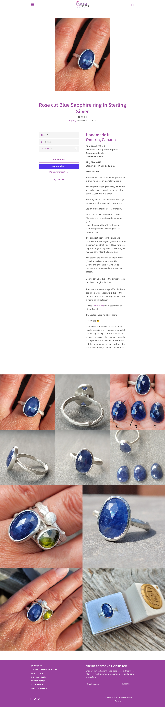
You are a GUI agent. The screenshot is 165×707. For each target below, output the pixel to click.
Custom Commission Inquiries (45, 670)
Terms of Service (39, 688)
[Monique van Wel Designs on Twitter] (35, 699)
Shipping (72, 120)
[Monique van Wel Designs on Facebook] (31, 699)
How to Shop (37, 673)
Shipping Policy (38, 677)
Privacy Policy (38, 681)
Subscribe (126, 684)
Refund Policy (38, 685)
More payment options (58, 172)
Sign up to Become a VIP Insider (106, 666)
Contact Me (98, 305)
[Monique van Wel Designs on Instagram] (39, 699)
